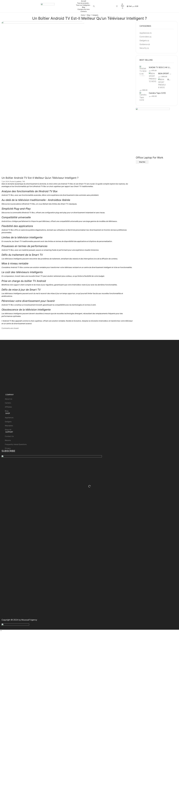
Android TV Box (17, 267)
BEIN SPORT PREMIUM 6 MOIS (169, 79)
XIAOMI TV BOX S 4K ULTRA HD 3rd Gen (160, 67)
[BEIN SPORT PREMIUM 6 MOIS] (161, 83)
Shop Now (142, 162)
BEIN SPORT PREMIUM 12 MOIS (164, 73)
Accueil (83, 1)
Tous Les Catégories (83, 5)
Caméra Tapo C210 (157, 93)
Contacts (83, 11)
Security (143, 48)
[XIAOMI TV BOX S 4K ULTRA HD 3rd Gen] (143, 71)
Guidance (144, 44)
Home (83, 15)
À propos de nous (84, 9)
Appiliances (144, 33)
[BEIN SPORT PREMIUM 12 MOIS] (152, 77)
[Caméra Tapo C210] (143, 96)
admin (19, 181)
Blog (83, 7)
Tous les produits (83, 3)
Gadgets (95, 15)
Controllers (144, 37)
